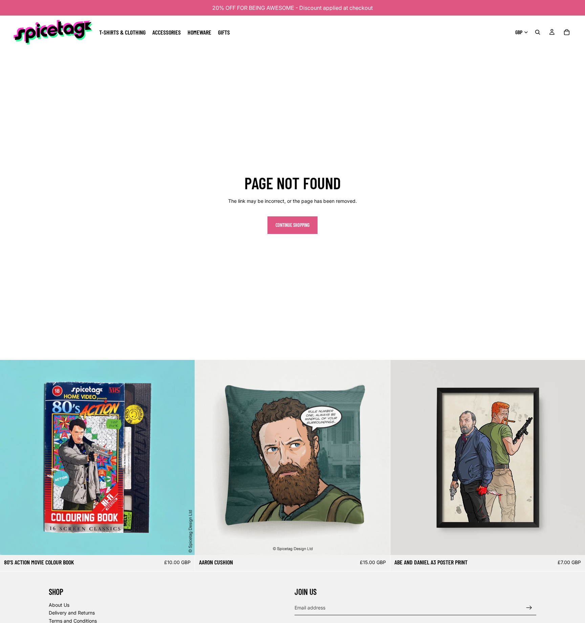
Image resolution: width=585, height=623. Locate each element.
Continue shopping (292, 225)
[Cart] (566, 32)
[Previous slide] (10, 457)
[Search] (537, 32)
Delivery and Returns (72, 613)
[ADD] (184, 545)
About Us (59, 605)
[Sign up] (529, 608)
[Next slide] (184, 457)
